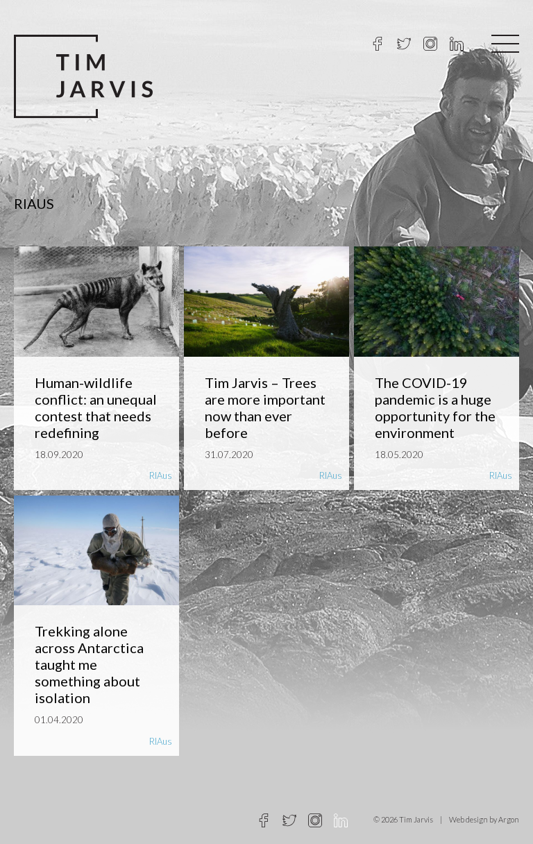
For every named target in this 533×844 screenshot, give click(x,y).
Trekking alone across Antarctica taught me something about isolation (89, 664)
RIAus (160, 475)
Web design (468, 819)
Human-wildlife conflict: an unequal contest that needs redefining (96, 407)
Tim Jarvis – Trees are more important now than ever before (265, 407)
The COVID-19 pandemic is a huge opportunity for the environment (435, 407)
